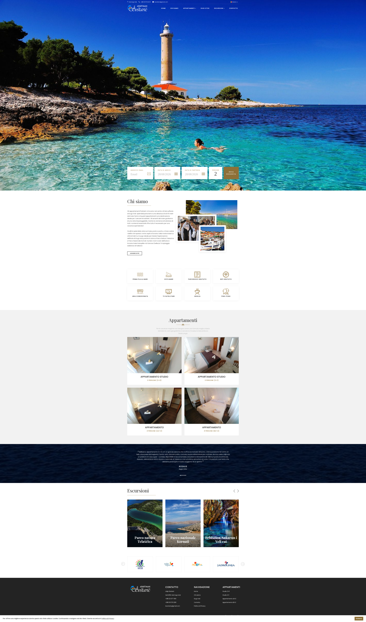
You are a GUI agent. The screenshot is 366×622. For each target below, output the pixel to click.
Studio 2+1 (226, 595)
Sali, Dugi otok (133, 2)
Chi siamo (174, 8)
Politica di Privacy (199, 606)
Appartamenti (189, 8)
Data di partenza (192, 170)
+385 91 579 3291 (170, 602)
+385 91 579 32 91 (146, 2)
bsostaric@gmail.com (161, 2)
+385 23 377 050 (170, 599)
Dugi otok (205, 8)
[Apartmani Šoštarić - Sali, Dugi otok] (136, 6)
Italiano (234, 2)
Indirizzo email (137, 170)
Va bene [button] (359, 619)
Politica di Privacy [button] (107, 618)
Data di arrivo (164, 170)
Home (163, 8)
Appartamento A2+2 (229, 599)
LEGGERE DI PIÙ (134, 253)
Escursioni (218, 8)
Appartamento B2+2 (229, 602)
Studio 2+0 (226, 591)
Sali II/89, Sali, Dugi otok (173, 595)
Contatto (233, 8)
